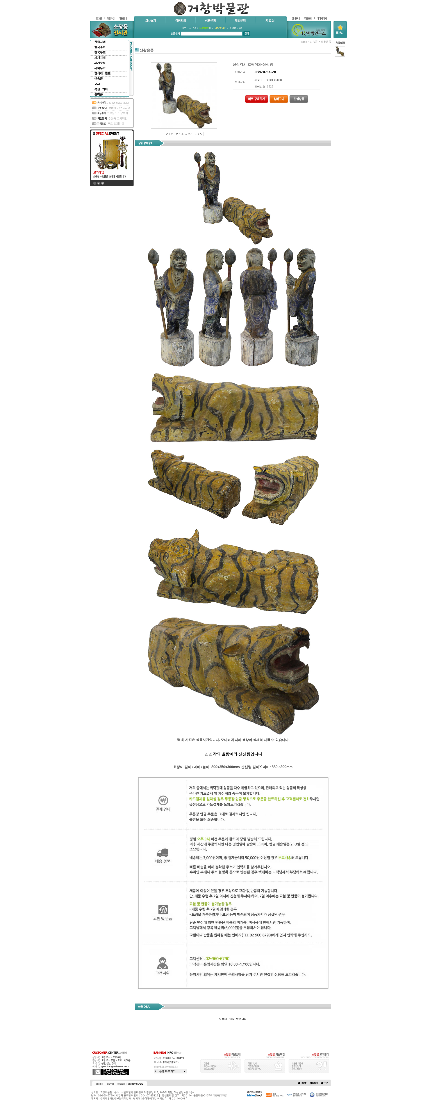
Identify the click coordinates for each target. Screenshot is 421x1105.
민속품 (98, 78)
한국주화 (100, 47)
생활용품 (326, 41)
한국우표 (100, 52)
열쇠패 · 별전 (102, 73)
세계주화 (100, 62)
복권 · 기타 (101, 89)
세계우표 (100, 68)
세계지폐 (100, 57)
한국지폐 (100, 41)
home (303, 41)
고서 (97, 83)
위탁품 (98, 94)
